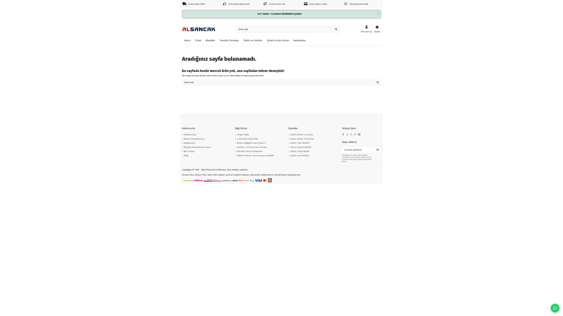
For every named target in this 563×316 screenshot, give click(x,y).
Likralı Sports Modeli (300, 147)
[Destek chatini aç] (555, 308)
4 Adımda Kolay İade (247, 139)
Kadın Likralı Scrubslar (302, 139)
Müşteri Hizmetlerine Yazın (197, 147)
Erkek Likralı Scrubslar (301, 134)
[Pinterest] (355, 134)
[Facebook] (343, 134)
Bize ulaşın (189, 151)
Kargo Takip (243, 134)
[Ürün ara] (336, 29)
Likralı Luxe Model (299, 155)
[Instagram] (351, 134)
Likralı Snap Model (299, 151)
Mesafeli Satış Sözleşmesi (250, 151)
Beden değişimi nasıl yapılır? (251, 143)
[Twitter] (347, 134)
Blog (186, 155)
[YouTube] (359, 134)
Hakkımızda (190, 134)
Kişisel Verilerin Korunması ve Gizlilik (255, 155)
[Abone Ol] (377, 150)
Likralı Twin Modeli (299, 143)
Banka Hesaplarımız (194, 139)
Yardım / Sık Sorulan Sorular (252, 147)
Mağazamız (189, 143)
